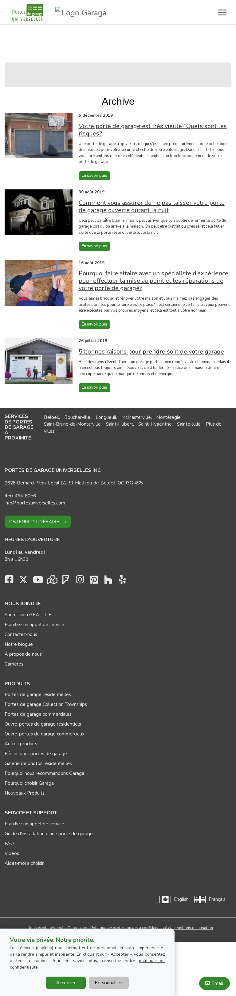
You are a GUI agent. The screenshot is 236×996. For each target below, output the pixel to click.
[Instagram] (80, 581)
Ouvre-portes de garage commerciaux (45, 734)
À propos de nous (23, 654)
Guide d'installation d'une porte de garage (49, 834)
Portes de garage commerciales (38, 714)
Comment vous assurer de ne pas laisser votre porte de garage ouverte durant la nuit (152, 206)
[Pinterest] (94, 581)
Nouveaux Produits (25, 793)
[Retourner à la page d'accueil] (27, 12)
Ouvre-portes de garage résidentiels (43, 724)
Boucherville (77, 417)
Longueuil (106, 417)
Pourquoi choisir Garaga (29, 783)
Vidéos (12, 853)
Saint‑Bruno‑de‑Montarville (72, 424)
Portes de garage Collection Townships (46, 704)
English (181, 899)
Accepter (66, 983)
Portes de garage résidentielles (38, 694)
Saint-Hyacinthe (155, 424)
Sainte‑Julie (189, 424)
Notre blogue (19, 644)
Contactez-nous (21, 634)
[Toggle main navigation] (222, 12)
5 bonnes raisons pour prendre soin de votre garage (151, 351)
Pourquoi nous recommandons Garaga (44, 773)
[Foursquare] (65, 581)
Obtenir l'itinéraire (34, 522)
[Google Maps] (51, 581)
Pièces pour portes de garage (36, 754)
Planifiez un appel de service (34, 624)
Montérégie (168, 417)
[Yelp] (122, 581)
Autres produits (21, 744)
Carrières (14, 664)
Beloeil (51, 417)
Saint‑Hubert (119, 424)
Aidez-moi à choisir (24, 863)
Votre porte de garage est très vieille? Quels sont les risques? (153, 130)
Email (217, 983)
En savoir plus (94, 175)
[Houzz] (108, 581)
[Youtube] (37, 581)
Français (217, 899)
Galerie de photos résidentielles (38, 763)
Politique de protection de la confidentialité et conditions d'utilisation (151, 928)
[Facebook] (9, 581)
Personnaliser (109, 983)
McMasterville (136, 417)
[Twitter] (23, 581)
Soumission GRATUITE (28, 615)
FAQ (9, 843)
